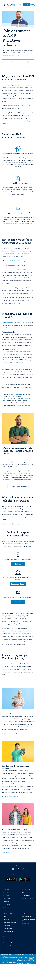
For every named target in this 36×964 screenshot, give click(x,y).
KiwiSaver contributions (10, 796)
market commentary (22, 405)
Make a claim (6, 925)
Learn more (5, 852)
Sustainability (6, 904)
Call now (18, 564)
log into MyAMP (7, 479)
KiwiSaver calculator (10, 524)
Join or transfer (9, 962)
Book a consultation (18, 584)
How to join (26, 62)
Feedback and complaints (9, 922)
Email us (18, 602)
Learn (22, 892)
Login (26, 5)
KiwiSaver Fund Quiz (15, 394)
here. (26, 962)
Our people (6, 895)
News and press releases (27, 898)
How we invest (6, 898)
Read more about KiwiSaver (11, 734)
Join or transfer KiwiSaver (9, 62)
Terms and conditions (8, 943)
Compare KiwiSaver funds (9, 67)
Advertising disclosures (9, 940)
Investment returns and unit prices (28, 919)
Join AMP (5, 916)
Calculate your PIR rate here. (15, 362)
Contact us (6, 919)
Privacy (5, 949)
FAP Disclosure (25, 923)
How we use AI (7, 946)
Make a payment (7, 928)
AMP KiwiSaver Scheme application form (21, 261)
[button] (30, 959)
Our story (5, 892)
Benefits (26, 67)
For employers (6, 901)
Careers (5, 907)
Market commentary (26, 895)
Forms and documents (8, 931)
